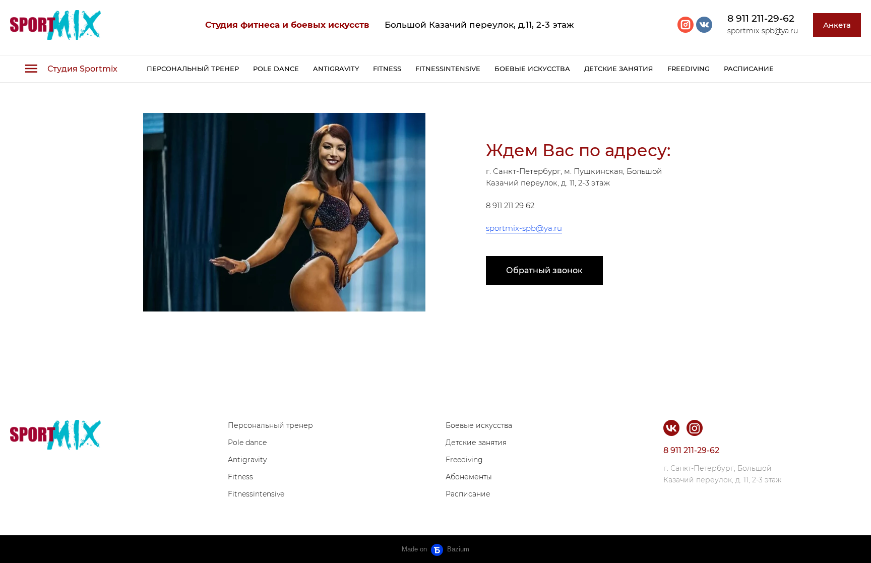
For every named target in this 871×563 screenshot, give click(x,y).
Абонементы (469, 476)
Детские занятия (618, 69)
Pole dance (276, 69)
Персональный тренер (193, 69)
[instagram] (685, 25)
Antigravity (336, 69)
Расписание (749, 69)
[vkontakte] (704, 25)
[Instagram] (695, 428)
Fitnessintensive (447, 69)
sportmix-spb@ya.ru (524, 228)
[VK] (671, 428)
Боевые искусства (532, 69)
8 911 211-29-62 (760, 18)
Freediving (688, 69)
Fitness (387, 69)
